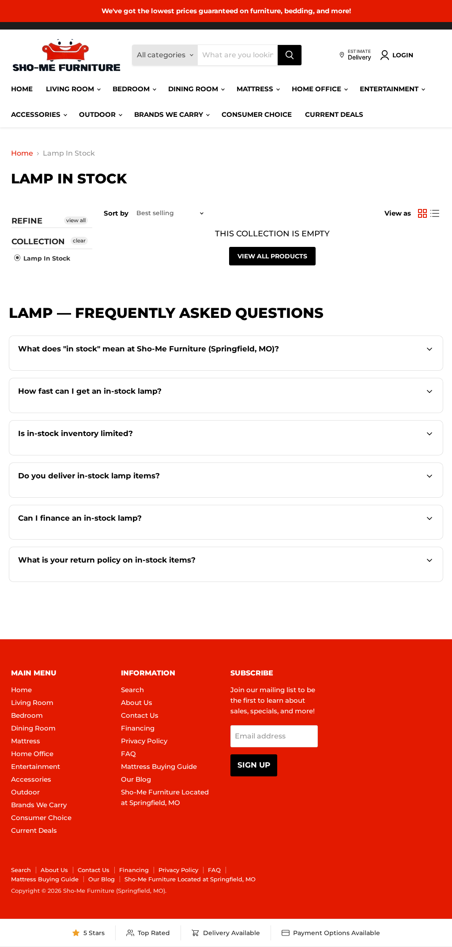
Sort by (116, 213)
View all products (272, 256)
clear (79, 240)
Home (22, 89)
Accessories (36, 114)
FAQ (128, 753)
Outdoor (98, 114)
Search (132, 690)
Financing (137, 728)
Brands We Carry (169, 114)
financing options (97, 538)
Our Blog (136, 779)
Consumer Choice (257, 114)
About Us (136, 702)
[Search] (289, 55)
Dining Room (194, 89)
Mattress (256, 89)
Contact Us (139, 715)
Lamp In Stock (46, 258)
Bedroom (132, 89)
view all (76, 220)
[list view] (435, 213)
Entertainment (390, 89)
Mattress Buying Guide (159, 766)
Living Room (71, 89)
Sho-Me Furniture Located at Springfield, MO (190, 879)
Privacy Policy (144, 741)
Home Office (317, 89)
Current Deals (334, 114)
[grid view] (422, 213)
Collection (38, 241)
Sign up (253, 765)
